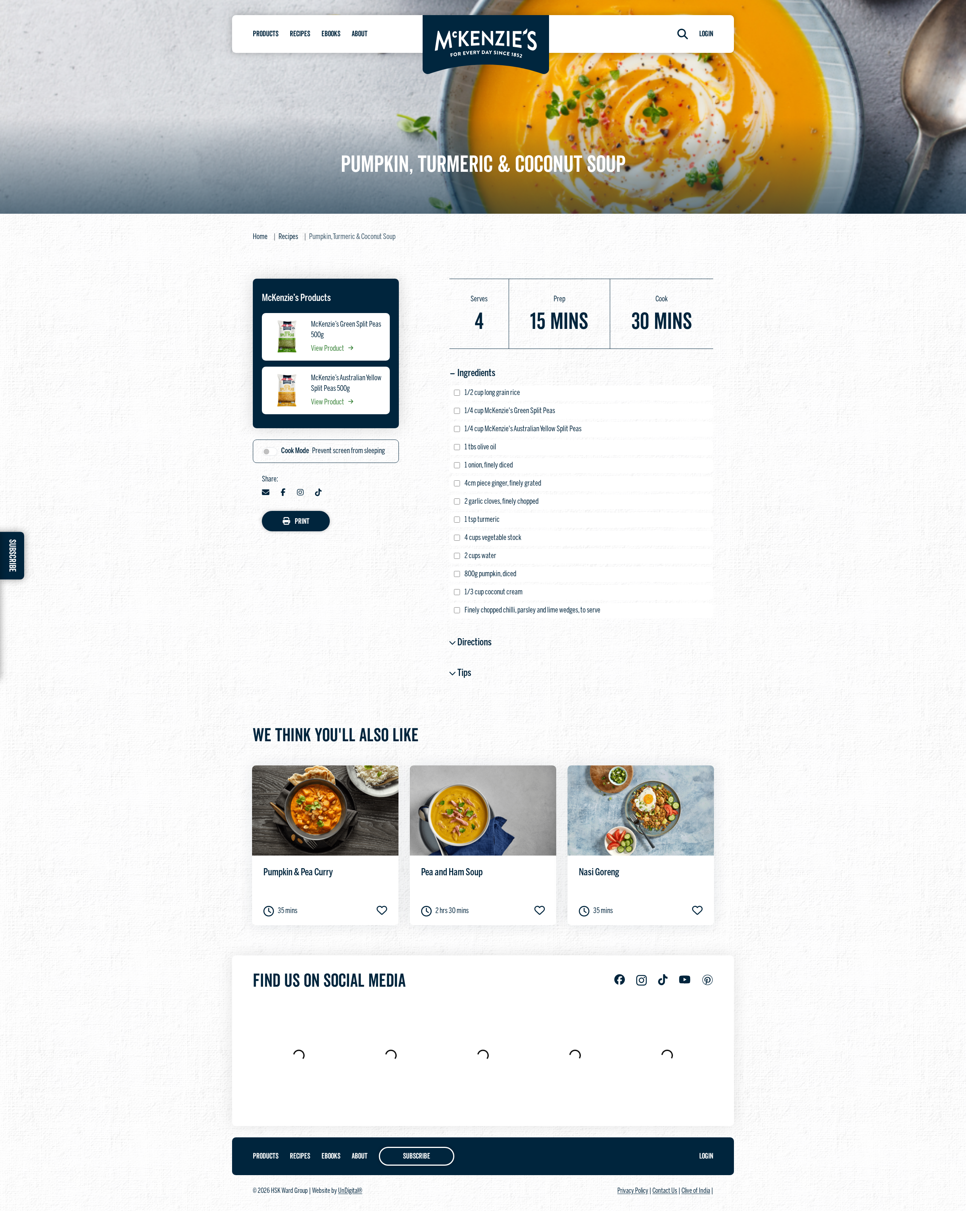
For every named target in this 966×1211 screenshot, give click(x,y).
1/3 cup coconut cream (494, 592)
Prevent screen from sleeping (333, 451)
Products (265, 34)
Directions (474, 642)
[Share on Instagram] (300, 493)
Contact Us (664, 1191)
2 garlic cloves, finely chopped (501, 501)
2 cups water (480, 556)
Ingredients (476, 373)
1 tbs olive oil (480, 447)
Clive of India (695, 1191)
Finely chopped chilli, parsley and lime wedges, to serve (532, 610)
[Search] (682, 34)
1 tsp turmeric (482, 519)
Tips (464, 673)
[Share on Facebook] (283, 493)
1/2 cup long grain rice (492, 392)
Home (260, 237)
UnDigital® (350, 1191)
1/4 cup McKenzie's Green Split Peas (510, 411)
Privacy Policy (632, 1191)
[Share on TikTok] (318, 493)
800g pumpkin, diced (490, 574)
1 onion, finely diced (489, 465)
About (360, 34)
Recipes (300, 34)
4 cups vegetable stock (493, 537)
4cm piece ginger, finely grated (503, 483)
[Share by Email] (265, 493)
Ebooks (330, 34)
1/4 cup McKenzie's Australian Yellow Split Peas (523, 429)
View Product (328, 348)
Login (706, 34)
